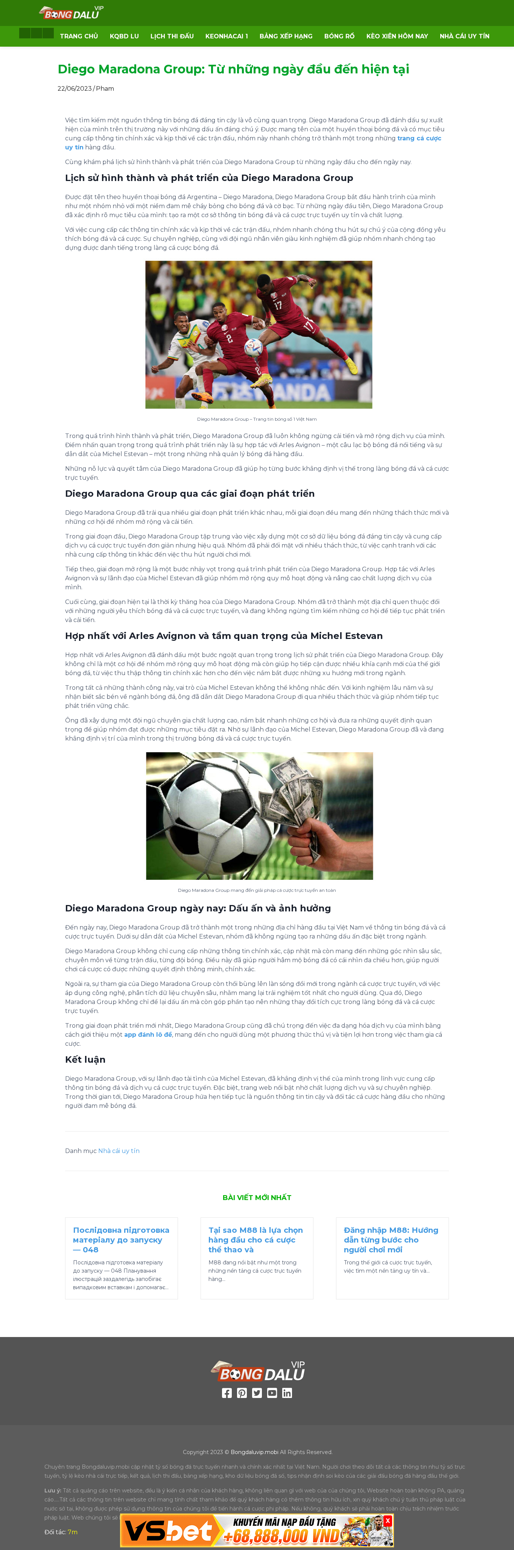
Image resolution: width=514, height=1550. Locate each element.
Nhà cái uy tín (465, 36)
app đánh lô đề (148, 1034)
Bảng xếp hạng (286, 36)
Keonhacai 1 (226, 36)
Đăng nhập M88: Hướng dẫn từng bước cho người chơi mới (391, 1240)
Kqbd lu (124, 36)
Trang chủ (79, 36)
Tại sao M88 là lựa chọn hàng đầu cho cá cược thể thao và (255, 1240)
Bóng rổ (339, 36)
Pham (105, 88)
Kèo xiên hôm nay (397, 36)
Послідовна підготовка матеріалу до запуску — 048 (121, 1240)
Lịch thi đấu (172, 36)
